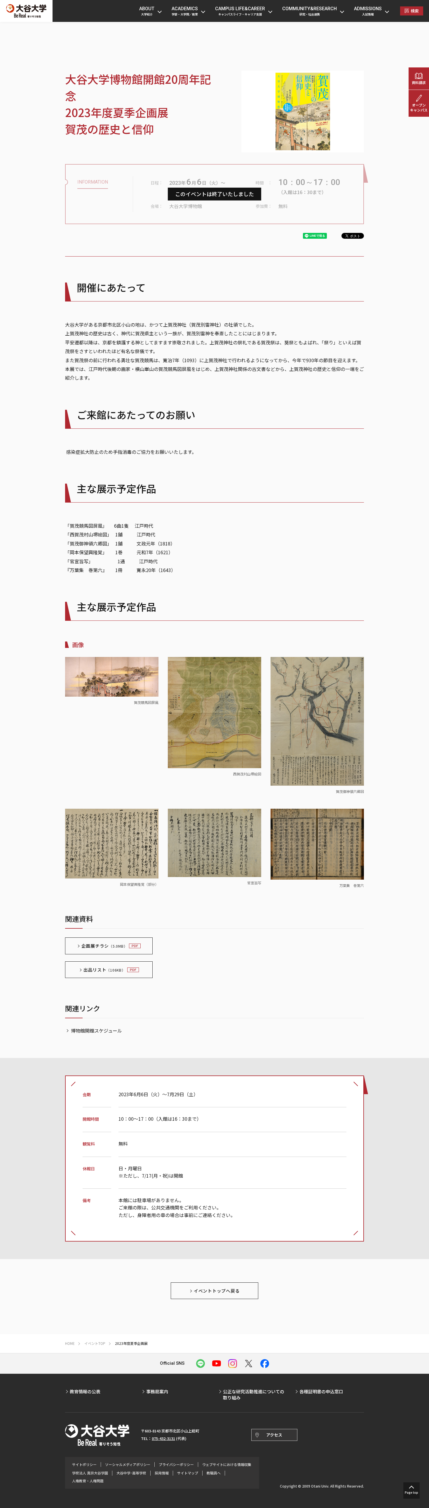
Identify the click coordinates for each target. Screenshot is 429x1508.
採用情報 (162, 1473)
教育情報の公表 (85, 1391)
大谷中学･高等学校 (131, 1473)
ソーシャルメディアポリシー (127, 1464)
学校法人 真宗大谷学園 (90, 1473)
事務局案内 (157, 1391)
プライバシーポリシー (176, 1464)
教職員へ (214, 1473)
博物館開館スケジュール (96, 1030)
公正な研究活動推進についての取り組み (253, 1394)
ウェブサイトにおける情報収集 (226, 1464)
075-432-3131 (163, 1438)
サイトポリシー (84, 1464)
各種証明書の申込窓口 (321, 1391)
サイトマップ (187, 1473)
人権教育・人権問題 (88, 1481)
